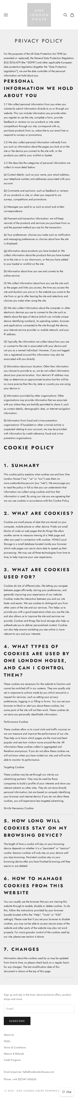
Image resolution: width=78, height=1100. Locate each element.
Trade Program (12, 1060)
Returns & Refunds (14, 1054)
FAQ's (7, 1041)
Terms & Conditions (15, 1047)
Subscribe (17, 1021)
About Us (9, 1035)
